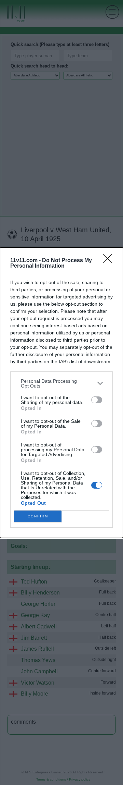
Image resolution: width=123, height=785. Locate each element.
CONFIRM (38, 516)
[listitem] (61, 383)
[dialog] (61, 392)
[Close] (109, 260)
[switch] (96, 399)
